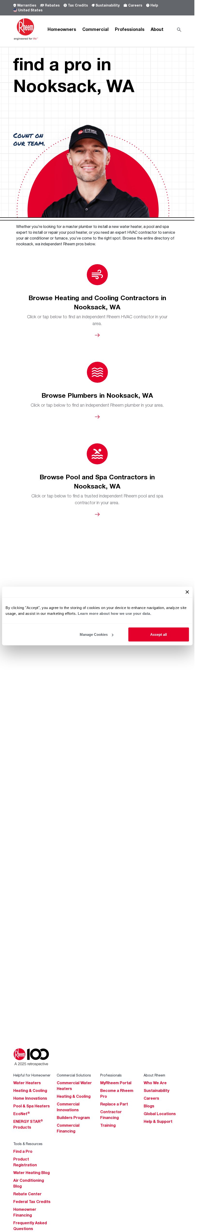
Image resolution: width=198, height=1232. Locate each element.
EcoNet (21, 1113)
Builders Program (73, 1117)
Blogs (149, 1106)
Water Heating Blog (31, 1172)
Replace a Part (114, 1104)
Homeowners (62, 29)
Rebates (52, 5)
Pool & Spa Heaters (31, 1106)
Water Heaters (27, 1082)
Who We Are (155, 1082)
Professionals (129, 29)
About (157, 29)
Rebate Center (27, 1193)
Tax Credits (78, 5)
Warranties (26, 5)
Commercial (95, 29)
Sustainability (108, 5)
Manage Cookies (94, 634)
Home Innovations (30, 1098)
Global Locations (160, 1113)
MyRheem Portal (115, 1082)
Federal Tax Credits (31, 1201)
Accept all (158, 634)
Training (108, 1125)
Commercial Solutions (74, 1075)
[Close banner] (187, 592)
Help (154, 5)
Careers (135, 5)
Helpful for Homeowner (31, 1075)
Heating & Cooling (30, 1090)
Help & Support (158, 1121)
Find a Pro (22, 1151)
